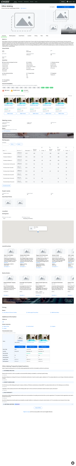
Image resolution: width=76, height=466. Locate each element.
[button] (22, 22)
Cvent (2, 4)
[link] (9, 278)
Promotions (20, 1)
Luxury (36, 1)
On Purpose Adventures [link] (57, 282)
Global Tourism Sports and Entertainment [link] (42, 282)
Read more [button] (6, 262)
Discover (31, 1)
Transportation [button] (6, 291)
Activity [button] (21, 291)
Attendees (4, 142)
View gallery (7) (72, 32)
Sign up (70, 1)
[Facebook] (3, 322)
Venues (15, 1)
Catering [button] (41, 291)
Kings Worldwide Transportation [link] (10, 282)
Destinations (26, 1)
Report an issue (26, 411)
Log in (74, 1)
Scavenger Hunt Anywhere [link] (26, 282)
